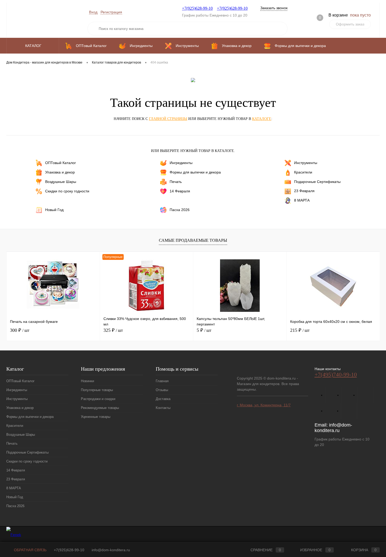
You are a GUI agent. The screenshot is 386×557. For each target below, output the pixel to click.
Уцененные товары (95, 417)
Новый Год (54, 209)
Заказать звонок (274, 8)
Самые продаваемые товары (193, 240)
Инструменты (305, 163)
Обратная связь (29, 550)
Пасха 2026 (180, 209)
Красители (303, 172)
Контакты (163, 408)
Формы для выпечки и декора (195, 172)
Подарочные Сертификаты (317, 182)
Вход (93, 12)
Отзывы (162, 390)
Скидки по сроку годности (67, 191)
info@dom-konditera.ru (333, 427)
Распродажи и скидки (98, 399)
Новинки (87, 381)
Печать (176, 182)
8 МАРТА (302, 200)
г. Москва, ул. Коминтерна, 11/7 (264, 405)
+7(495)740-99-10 (336, 374)
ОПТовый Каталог (60, 163)
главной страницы (168, 119)
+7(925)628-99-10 (197, 8)
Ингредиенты (181, 163)
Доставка (163, 399)
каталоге (261, 119)
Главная (162, 381)
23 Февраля (304, 191)
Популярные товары (97, 390)
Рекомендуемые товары (100, 408)
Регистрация (111, 12)
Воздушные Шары (60, 182)
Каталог (34, 46)
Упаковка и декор (60, 172)
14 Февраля (180, 191)
